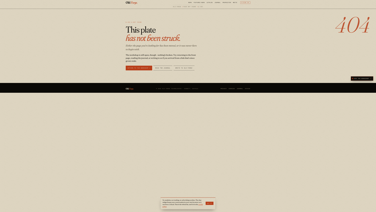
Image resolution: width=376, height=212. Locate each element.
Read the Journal (162, 68)
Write (235, 2)
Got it (209, 203)
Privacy (224, 88)
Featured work (199, 2)
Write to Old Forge (184, 68)
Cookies (232, 88)
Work (190, 2)
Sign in (246, 2)
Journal (218, 2)
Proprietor (227, 2)
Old (132, 2)
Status (247, 88)
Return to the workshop (139, 68)
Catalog (210, 2)
